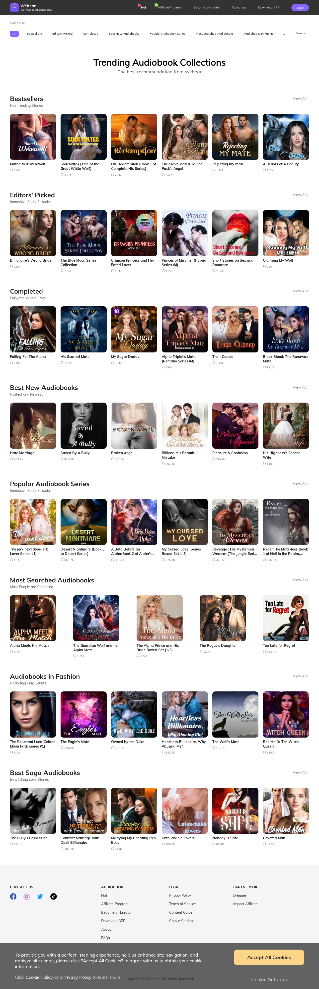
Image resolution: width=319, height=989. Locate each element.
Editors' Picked (62, 33)
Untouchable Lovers (178, 838)
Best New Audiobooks (124, 33)
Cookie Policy (39, 977)
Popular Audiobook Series (167, 33)
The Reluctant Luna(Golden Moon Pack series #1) (32, 744)
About (106, 929)
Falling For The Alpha (28, 356)
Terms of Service (182, 904)
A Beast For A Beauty (281, 164)
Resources (239, 7)
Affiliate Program (170, 7)
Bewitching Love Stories (29, 779)
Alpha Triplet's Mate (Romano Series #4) (178, 358)
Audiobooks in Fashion (259, 33)
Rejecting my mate (228, 164)
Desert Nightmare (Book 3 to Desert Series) (82, 551)
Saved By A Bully (75, 453)
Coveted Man (274, 838)
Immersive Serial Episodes (31, 202)
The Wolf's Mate (225, 742)
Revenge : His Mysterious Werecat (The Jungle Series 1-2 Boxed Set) (235, 553)
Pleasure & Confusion (230, 453)
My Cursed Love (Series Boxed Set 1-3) (181, 551)
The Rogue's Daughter (218, 645)
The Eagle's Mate (75, 742)
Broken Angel (122, 453)
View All (299, 98)
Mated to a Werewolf (27, 164)
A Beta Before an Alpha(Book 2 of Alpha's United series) (131, 553)
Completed (90, 33)
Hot (143, 7)
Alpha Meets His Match (29, 645)
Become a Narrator (207, 7)
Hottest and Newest (26, 394)
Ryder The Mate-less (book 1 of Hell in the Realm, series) (285, 553)
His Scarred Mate (75, 356)
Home (14, 23)
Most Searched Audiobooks (215, 33)
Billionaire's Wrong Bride (31, 260)
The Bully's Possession (28, 838)
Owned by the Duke (127, 742)
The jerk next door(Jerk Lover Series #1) (29, 551)
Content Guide (180, 912)
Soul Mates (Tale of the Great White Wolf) (80, 166)
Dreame (239, 895)
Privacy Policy (180, 895)
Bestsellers (34, 33)
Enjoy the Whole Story (28, 298)
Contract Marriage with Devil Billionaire (80, 840)
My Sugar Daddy (125, 356)
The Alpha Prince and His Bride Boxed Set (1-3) (158, 647)
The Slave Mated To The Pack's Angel (182, 166)
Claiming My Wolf (278, 260)
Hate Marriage (22, 453)
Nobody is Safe (225, 838)
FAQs (105, 938)
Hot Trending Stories (26, 105)
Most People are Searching (31, 587)
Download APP (113, 921)
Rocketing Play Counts (28, 683)
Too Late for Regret (279, 645)
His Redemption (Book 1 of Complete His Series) (133, 166)
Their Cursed (223, 356)
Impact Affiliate (245, 904)
